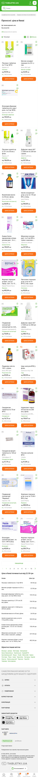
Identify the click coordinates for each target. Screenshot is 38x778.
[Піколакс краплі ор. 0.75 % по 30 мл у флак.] (9, 138)
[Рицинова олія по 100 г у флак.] (9, 354)
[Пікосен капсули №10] (28, 439)
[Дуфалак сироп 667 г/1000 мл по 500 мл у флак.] (28, 311)
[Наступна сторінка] (35, 568)
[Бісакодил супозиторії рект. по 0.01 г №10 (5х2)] (9, 526)
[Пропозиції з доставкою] (21, 347)
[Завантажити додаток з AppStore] (22, 718)
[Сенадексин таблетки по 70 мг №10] (9, 396)
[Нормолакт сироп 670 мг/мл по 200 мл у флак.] (28, 396)
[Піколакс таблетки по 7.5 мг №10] (9, 49)
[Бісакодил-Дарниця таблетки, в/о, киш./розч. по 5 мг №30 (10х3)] (9, 92)
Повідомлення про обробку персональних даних (15, 749)
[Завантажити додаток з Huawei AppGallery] (8, 722)
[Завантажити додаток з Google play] (8, 718)
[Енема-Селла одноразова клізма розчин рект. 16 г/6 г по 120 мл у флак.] (9, 224)
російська (18, 741)
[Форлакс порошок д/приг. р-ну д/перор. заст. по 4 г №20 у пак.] (28, 526)
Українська (6, 741)
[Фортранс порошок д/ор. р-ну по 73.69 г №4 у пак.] (28, 482)
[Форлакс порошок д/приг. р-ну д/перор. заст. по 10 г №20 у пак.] (9, 268)
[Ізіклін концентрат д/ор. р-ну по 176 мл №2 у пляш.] (28, 181)
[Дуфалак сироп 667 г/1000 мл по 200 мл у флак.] (28, 138)
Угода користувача (6, 746)
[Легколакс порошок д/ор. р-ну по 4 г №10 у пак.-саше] (28, 268)
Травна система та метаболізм (26, 15)
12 (31, 568)
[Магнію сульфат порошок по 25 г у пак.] (28, 49)
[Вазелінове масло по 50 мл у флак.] (9, 181)
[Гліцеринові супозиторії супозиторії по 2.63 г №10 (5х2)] (9, 311)
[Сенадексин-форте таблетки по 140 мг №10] (9, 439)
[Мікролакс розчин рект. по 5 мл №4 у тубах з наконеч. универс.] (28, 224)
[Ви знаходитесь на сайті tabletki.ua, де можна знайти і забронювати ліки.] (10, 2)
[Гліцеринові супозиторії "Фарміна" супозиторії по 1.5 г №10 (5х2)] (9, 482)
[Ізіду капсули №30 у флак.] (28, 354)
